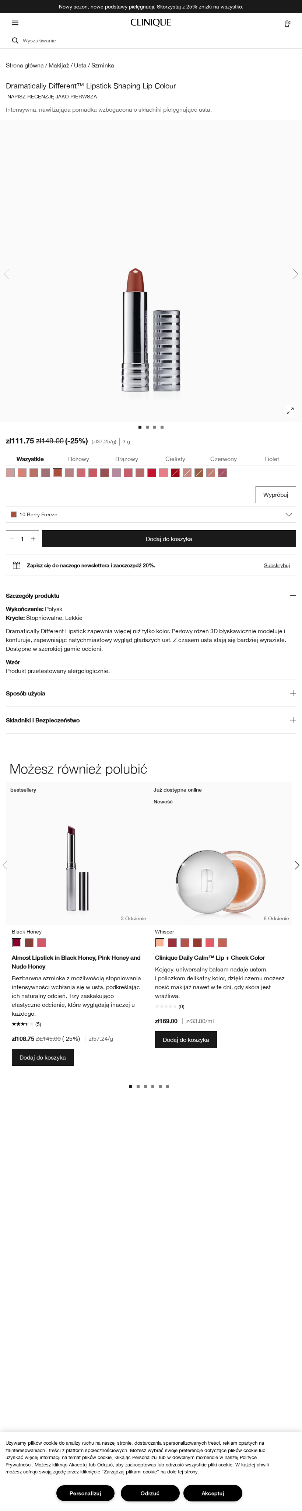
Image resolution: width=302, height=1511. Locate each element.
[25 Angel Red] (175, 472)
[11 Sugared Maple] (69, 472)
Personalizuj (85, 1493)
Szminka (102, 65)
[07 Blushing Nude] (45, 472)
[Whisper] (160, 943)
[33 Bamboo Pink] (187, 472)
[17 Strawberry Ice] (81, 472)
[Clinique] (151, 23)
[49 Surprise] (198, 472)
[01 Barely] (10, 472)
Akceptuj (213, 1493)
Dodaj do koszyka (169, 538)
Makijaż (59, 65)
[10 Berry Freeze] (57, 472)
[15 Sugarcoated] (140, 472)
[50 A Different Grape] (222, 472)
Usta (80, 65)
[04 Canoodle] (22, 472)
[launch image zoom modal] (290, 411)
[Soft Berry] (172, 943)
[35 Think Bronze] (210, 472)
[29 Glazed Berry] (163, 472)
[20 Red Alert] (151, 472)
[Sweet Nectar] (210, 943)
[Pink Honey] (41, 943)
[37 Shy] (104, 472)
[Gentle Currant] (197, 943)
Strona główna (25, 65)
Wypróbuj (275, 494)
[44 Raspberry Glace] (128, 472)
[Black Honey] (16, 943)
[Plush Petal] (222, 943)
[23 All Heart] (92, 472)
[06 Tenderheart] (33, 472)
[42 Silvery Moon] (116, 472)
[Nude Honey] (29, 943)
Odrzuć (150, 1493)
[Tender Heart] (185, 943)
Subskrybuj (277, 565)
